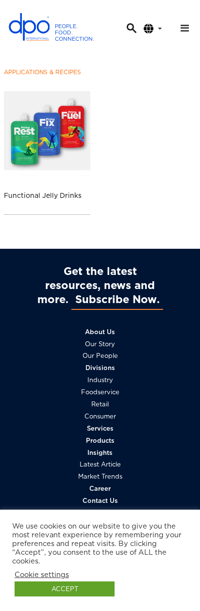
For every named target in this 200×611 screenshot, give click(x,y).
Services (100, 428)
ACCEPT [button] (64, 589)
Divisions (100, 367)
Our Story (100, 344)
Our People (100, 355)
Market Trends (100, 476)
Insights (100, 452)
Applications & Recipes (42, 72)
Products (100, 440)
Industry (100, 380)
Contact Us (100, 500)
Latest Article (100, 464)
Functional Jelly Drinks (43, 195)
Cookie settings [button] (42, 574)
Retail (100, 404)
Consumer (100, 416)
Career (100, 488)
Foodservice (100, 392)
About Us (100, 332)
